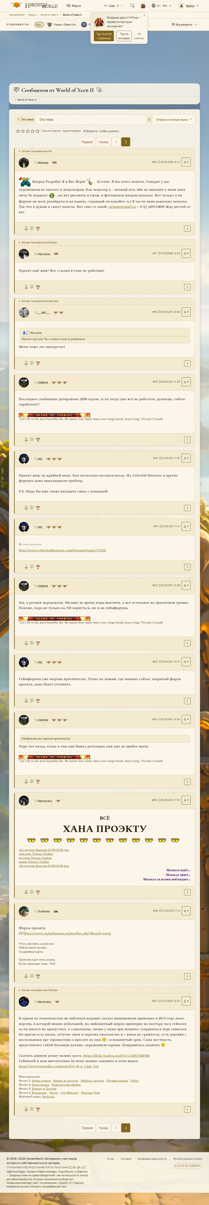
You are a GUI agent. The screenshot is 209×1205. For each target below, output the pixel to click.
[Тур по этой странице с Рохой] (143, 5)
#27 (154, 1001)
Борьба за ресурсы (65, 1081)
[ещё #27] (187, 1109)
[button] (188, 5)
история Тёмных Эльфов (35, 858)
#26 (155, 910)
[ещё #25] (187, 892)
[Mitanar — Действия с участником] (186, 162)
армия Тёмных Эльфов (34, 862)
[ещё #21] (187, 567)
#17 (154, 253)
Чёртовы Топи (90, 1093)
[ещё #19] (187, 440)
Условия (126, 1158)
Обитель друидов (92, 1081)
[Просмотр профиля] (25, 163)
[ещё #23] (187, 701)
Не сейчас (139, 36)
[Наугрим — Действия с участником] (186, 253)
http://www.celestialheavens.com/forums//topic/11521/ (62, 550)
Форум (32, 15)
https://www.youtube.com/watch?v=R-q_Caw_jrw (59, 1066)
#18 (154, 312)
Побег (135, 1081)
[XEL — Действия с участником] (186, 458)
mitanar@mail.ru (122, 206)
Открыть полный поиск (172, 119)
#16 (154, 162)
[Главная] (34, 5)
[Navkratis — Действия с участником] (186, 1001)
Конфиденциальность (152, 1158)
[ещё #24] (187, 782)
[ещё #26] (187, 976)
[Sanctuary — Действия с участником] (186, 800)
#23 (155, 661)
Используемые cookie (187, 1158)
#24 (154, 719)
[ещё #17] (187, 287)
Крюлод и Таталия (44, 1089)
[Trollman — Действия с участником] (186, 910)
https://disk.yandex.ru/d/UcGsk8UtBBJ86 (116, 1055)
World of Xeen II (49, 15)
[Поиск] (132, 5)
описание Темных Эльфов (36, 854)
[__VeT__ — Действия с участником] (186, 311)
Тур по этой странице (104, 36)
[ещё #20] (187, 508)
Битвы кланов (41, 1081)
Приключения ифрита (66, 1085)
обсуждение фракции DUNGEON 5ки (44, 850)
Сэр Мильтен (69, 1093)
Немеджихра (40, 1085)
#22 (154, 585)
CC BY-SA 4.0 (77, 1167)
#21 (155, 526)
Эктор (53, 1093)
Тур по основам (124, 36)
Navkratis (48, 1097)
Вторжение (39, 1093)
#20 (155, 458)
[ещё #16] (187, 228)
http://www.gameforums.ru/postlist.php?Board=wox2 (68, 933)
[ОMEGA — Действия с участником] (186, 381)
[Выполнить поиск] (149, 119)
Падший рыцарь (117, 1081)
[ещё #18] (187, 363)
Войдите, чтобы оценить (102, 131)
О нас (110, 1158)
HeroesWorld (16, 15)
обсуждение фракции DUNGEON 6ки (44, 866)
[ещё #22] (187, 643)
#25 (154, 800)
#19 (155, 381)
